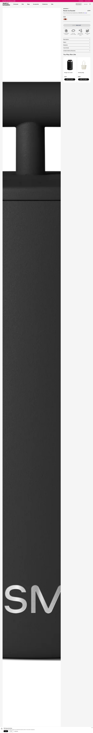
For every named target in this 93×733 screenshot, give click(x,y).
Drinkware (15, 4)
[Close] (92, 727)
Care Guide (66, 47)
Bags (28, 4)
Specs (64, 42)
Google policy (33, 729)
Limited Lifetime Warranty (69, 50)
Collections (45, 4)
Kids (23, 4)
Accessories (36, 4)
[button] (66, 8)
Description (66, 39)
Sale (52, 4)
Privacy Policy (28, 729)
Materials (65, 45)
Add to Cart (69, 79)
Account (85, 4)
